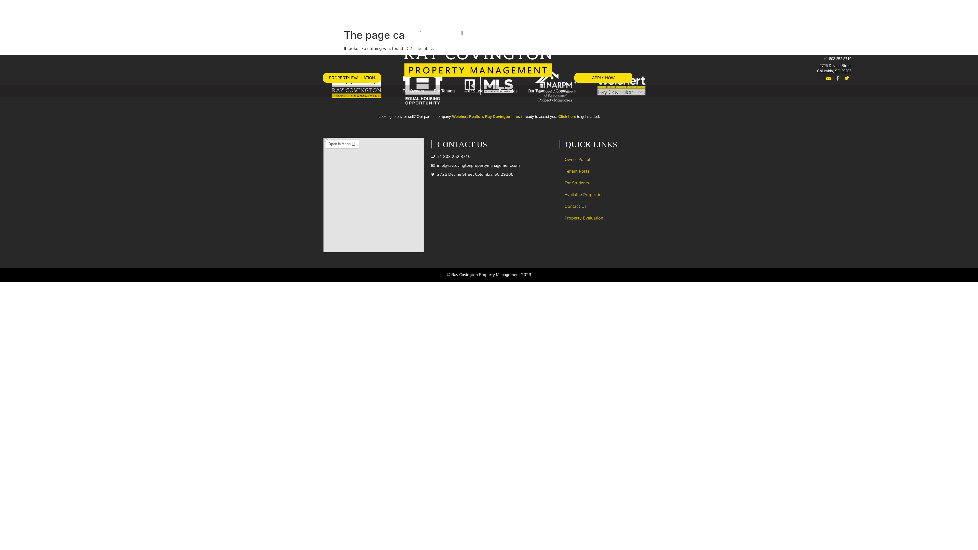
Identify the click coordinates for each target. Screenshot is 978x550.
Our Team (536, 91)
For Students (477, 91)
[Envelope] (828, 78)
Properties (508, 91)
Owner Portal (577, 159)
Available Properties (584, 194)
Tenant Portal (578, 171)
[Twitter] (846, 78)
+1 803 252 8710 (837, 59)
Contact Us (565, 91)
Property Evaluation (584, 218)
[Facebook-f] (837, 78)
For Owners (413, 91)
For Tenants (444, 91)
